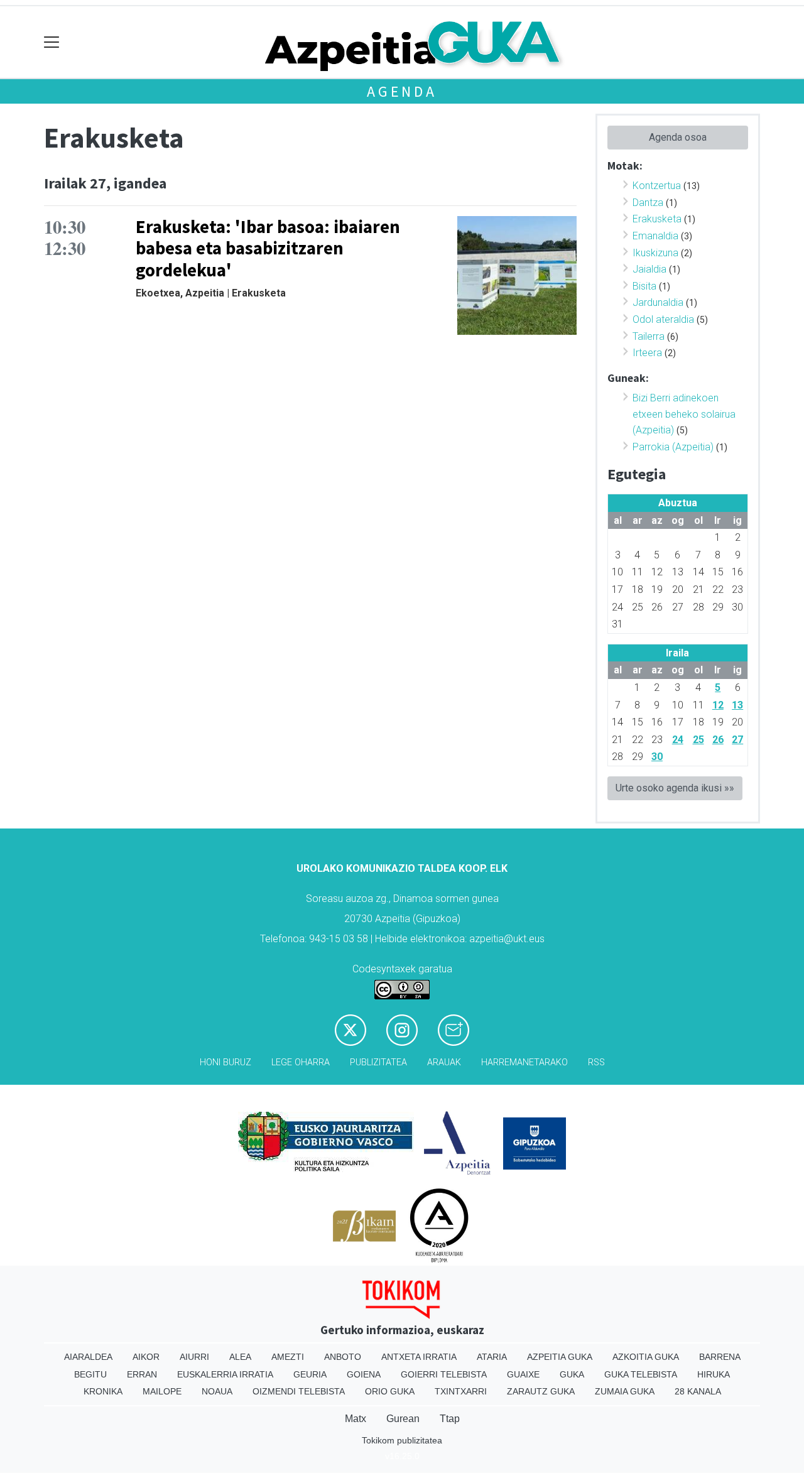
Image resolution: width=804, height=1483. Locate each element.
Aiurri (194, 1357)
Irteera (647, 353)
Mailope (162, 1391)
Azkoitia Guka (645, 1357)
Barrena (720, 1357)
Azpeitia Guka (559, 1357)
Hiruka (713, 1374)
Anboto (342, 1357)
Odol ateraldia (663, 319)
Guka (572, 1374)
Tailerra (649, 336)
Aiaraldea (88, 1357)
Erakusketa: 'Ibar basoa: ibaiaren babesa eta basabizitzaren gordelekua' (268, 248)
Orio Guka (390, 1391)
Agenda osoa (678, 137)
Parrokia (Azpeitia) (673, 447)
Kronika (103, 1391)
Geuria (310, 1374)
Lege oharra (300, 1062)
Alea (240, 1357)
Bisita (644, 286)
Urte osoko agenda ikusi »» (675, 788)
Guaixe (523, 1374)
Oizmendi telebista (299, 1391)
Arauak (444, 1062)
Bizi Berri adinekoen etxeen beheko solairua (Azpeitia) (684, 414)
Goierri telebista (444, 1374)
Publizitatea (378, 1062)
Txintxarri (461, 1391)
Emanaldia (655, 236)
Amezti (287, 1357)
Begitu (90, 1374)
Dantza (648, 203)
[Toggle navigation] (51, 42)
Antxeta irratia (419, 1357)
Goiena (364, 1374)
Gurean (403, 1418)
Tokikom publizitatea (402, 1440)
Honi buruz (225, 1062)
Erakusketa (657, 219)
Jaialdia (649, 269)
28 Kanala (698, 1391)
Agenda (402, 91)
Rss (596, 1062)
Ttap (450, 1418)
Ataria (492, 1357)
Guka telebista (640, 1374)
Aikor (146, 1357)
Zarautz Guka (541, 1391)
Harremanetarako (524, 1062)
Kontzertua (657, 186)
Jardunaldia (658, 302)
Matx (355, 1418)
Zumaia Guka (625, 1391)
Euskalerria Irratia (225, 1374)
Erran (142, 1374)
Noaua (217, 1391)
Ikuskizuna (655, 253)
